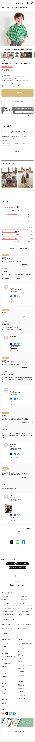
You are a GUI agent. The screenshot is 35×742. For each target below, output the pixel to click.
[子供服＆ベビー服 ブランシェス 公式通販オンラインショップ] (17, 3)
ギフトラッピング (22, 668)
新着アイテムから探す (7, 614)
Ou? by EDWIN (5, 653)
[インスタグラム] (2, 713)
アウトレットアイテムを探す (25, 608)
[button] (3, 28)
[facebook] (14, 713)
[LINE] (10, 713)
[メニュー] (3, 3)
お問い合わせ (21, 675)
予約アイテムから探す (23, 614)
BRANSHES (17, 731)
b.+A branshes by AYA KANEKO (9, 656)
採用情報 (20, 688)
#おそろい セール (11, 563)
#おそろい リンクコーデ (22, 563)
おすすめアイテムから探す (8, 608)
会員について (21, 661)
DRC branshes (5, 649)
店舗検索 (3, 703)
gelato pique (4, 676)
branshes (5, 60)
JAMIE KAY (4, 673)
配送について (21, 651)
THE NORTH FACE (5, 663)
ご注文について (21, 648)
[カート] (32, 3)
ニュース (3, 690)
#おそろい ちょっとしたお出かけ (17, 567)
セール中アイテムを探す (7, 611)
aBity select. (4, 660)
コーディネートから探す (24, 625)
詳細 (23, 76)
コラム (3, 693)
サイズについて (21, 658)
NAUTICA (3, 666)
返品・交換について (23, 655)
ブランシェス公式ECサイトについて (26, 644)
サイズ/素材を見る (20, 131)
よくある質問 (21, 671)
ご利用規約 (20, 691)
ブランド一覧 (4, 643)
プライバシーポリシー (23, 698)
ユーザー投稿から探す (7, 628)
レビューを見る (17, 83)
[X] (6, 713)
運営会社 (20, 685)
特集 (2, 686)
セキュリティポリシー (23, 695)
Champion (4, 670)
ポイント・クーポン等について (25, 665)
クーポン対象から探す (23, 611)
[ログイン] (28, 3)
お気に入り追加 (18, 101)
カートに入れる (19, 93)
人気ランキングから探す (7, 620)
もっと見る (17, 532)
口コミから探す (22, 628)
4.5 (19, 207)
